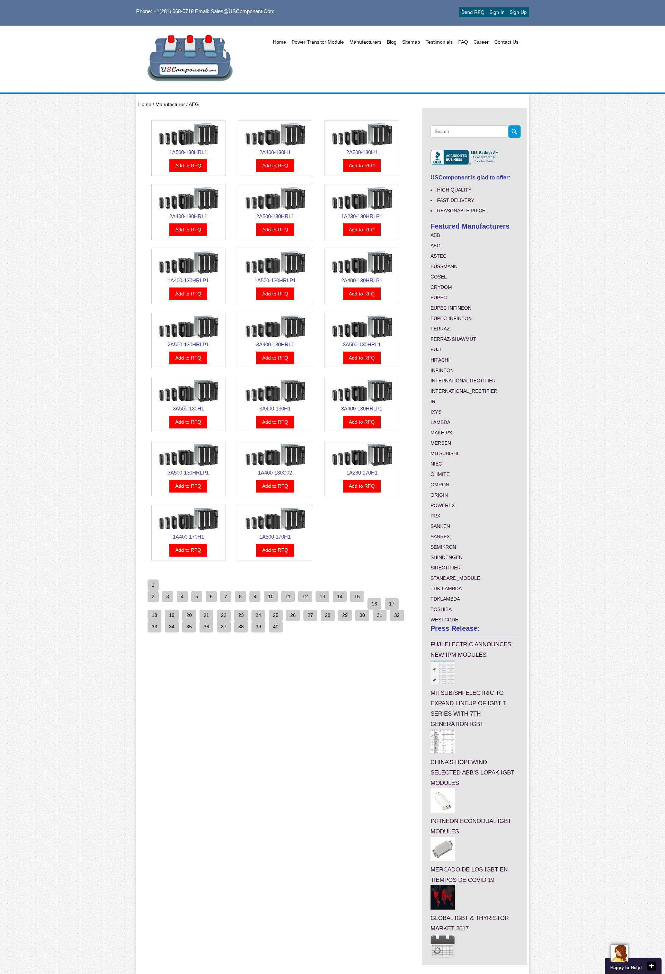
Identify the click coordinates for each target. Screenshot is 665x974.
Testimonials (439, 42)
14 (340, 596)
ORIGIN (439, 495)
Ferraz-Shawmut (453, 339)
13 (322, 596)
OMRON (440, 484)
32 (397, 615)
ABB (435, 235)
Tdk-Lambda (446, 588)
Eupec (439, 297)
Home (279, 42)
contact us (506, 42)
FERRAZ (440, 328)
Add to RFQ (188, 165)
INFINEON (442, 370)
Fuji (436, 349)
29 (345, 615)
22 (224, 615)
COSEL (439, 277)
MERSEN (441, 443)
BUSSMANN (444, 266)
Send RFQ (473, 12)
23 (241, 615)
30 (362, 615)
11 (288, 596)
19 (172, 615)
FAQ (463, 42)
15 (357, 596)
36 (206, 626)
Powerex (443, 505)
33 (154, 626)
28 (327, 615)
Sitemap (411, 42)
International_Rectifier (464, 391)
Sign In (497, 12)
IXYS (436, 412)
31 (379, 615)
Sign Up (518, 12)
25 (275, 615)
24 (258, 615)
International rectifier (463, 380)
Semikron (443, 547)
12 (305, 596)
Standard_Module (455, 578)
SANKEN (440, 526)
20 (189, 615)
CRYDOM (441, 287)
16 (374, 603)
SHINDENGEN (446, 557)
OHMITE (440, 474)
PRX (435, 516)
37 (224, 626)
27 (310, 615)
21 (206, 615)
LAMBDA (440, 422)
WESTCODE (444, 619)
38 (241, 626)
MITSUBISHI (444, 453)
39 (258, 626)
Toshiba (441, 609)
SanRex (440, 536)
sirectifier (446, 567)
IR (433, 401)
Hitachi (440, 360)
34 (172, 626)
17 (391, 603)
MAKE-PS (441, 432)
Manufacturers (365, 42)
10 (271, 596)
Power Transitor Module (318, 42)
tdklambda (445, 599)
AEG (436, 245)
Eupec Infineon (451, 308)
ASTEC (438, 256)
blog (392, 42)
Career (481, 42)
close (651, 966)
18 (154, 615)
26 (293, 615)
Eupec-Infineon (451, 318)
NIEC (436, 464)
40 (275, 626)
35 (189, 626)
